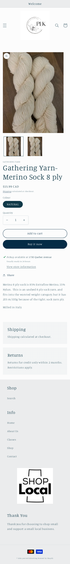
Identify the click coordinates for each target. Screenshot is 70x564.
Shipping (7, 191)
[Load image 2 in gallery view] (35, 146)
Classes (11, 439)
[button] (5, 25)
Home (11, 422)
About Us (12, 431)
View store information (21, 266)
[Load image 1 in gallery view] (13, 146)
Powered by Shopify (45, 558)
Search (11, 398)
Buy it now (35, 244)
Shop (10, 447)
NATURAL (13, 204)
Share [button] (10, 275)
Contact (12, 456)
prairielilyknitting (29, 558)
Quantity (8, 212)
